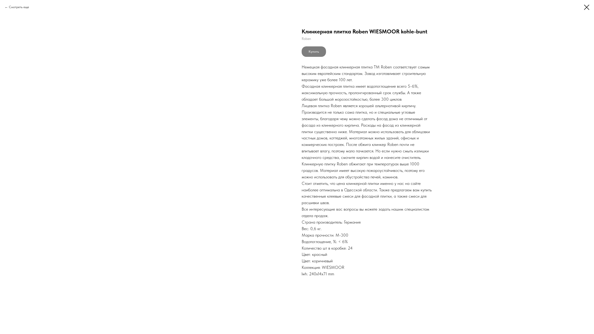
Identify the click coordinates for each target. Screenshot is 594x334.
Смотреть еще (19, 7)
